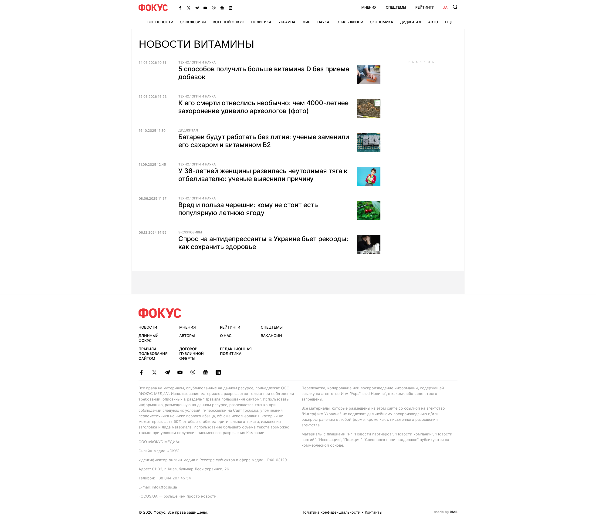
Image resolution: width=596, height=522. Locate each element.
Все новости (160, 22)
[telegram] (167, 372)
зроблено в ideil (446, 512)
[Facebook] (180, 8)
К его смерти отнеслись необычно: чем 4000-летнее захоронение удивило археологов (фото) (263, 107)
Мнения (368, 7)
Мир (306, 22)
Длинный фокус (149, 338)
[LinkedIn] (230, 8)
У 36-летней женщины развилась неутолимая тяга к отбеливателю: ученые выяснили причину (262, 175)
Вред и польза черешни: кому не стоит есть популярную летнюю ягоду (248, 209)
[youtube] (180, 372)
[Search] (455, 7)
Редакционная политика (236, 351)
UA (445, 7)
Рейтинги (424, 7)
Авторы (187, 335)
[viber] (192, 372)
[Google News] (222, 8)
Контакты (373, 512)
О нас (226, 335)
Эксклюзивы (193, 22)
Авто (433, 22)
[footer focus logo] (160, 313)
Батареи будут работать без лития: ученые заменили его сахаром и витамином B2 (263, 141)
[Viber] (214, 8)
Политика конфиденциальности (330, 512)
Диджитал (410, 22)
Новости (148, 327)
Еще (449, 22)
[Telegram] (197, 8)
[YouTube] (205, 8)
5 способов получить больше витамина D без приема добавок (263, 73)
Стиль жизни (349, 22)
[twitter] (154, 372)
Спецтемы (396, 7)
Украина (286, 22)
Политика (261, 22)
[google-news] (205, 372)
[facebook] (141, 372)
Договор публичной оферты (191, 354)
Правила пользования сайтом (153, 354)
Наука (323, 22)
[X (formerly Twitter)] (188, 8)
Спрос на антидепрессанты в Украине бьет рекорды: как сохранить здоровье (263, 243)
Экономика (381, 22)
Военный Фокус (228, 22)
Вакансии (271, 335)
